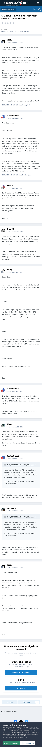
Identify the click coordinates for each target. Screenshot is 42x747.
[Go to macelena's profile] (3, 509)
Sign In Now (21, 688)
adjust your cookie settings (16, 735)
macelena (11, 508)
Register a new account (21, 672)
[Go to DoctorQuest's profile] (3, 116)
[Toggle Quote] (5, 465)
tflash (9, 424)
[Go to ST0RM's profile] (3, 187)
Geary (6, 29)
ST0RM (10, 185)
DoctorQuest (13, 115)
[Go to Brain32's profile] (3, 230)
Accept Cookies (12, 743)
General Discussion (22, 31)
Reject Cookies (28, 743)
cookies (32, 730)
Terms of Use (33, 728)
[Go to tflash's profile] (3, 425)
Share (10, 702)
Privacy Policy (8, 730)
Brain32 (10, 229)
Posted (15, 43)
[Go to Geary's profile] (3, 41)
